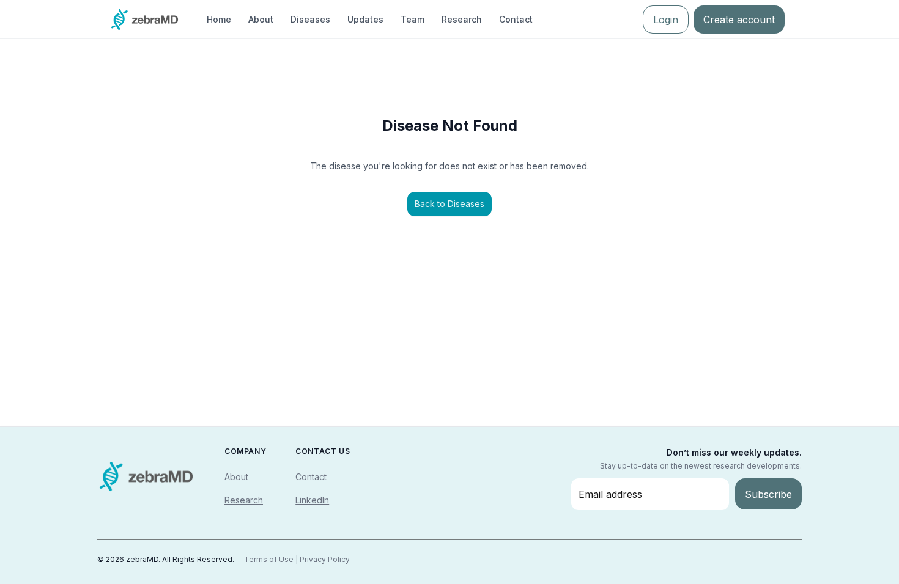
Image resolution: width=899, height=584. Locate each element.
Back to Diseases (449, 204)
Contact (516, 19)
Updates (365, 19)
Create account (739, 19)
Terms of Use (269, 559)
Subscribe (768, 494)
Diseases (310, 19)
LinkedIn (312, 500)
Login (665, 19)
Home (219, 19)
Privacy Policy (325, 559)
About (260, 19)
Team (412, 19)
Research (462, 19)
